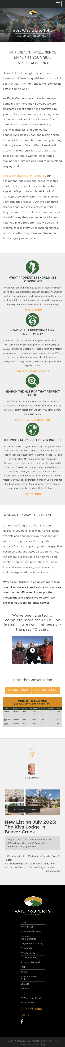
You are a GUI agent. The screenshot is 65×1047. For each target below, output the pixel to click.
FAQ (22, 967)
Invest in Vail (26, 927)
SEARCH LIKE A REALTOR (32, 420)
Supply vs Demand (30, 962)
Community (26, 948)
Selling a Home (46, 690)
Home (23, 922)
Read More (53, 872)
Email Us (24, 1015)
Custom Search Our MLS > (32, 36)
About (23, 972)
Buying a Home (18, 690)
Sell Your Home (28, 958)
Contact (24, 984)
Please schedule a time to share (23, 176)
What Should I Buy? (30, 931)
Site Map (24, 989)
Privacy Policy (27, 953)
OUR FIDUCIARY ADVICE (32, 371)
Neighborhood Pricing (31, 944)
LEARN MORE (32, 310)
